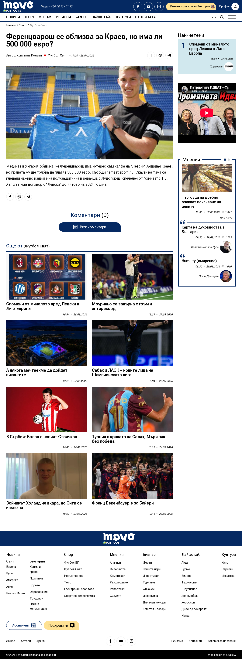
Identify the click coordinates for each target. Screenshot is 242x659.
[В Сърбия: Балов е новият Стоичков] (46, 409)
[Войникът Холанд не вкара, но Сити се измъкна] (46, 476)
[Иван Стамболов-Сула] (226, 247)
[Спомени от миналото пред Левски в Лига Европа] (46, 277)
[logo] (18, 6)
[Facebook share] (151, 55)
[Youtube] (148, 6)
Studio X (231, 654)
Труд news (216, 66)
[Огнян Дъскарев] (226, 276)
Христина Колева (29, 55)
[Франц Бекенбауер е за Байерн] (132, 476)
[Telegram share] (169, 55)
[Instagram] (159, 6)
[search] (222, 17)
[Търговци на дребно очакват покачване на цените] (207, 178)
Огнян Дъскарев (209, 275)
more (212, 17)
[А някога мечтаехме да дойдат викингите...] (46, 343)
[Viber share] (160, 55)
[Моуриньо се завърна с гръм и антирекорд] (132, 277)
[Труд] (119, 538)
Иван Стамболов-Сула (205, 246)
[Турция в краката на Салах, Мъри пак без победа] (132, 409)
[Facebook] (137, 6)
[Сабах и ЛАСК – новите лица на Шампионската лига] (132, 343)
